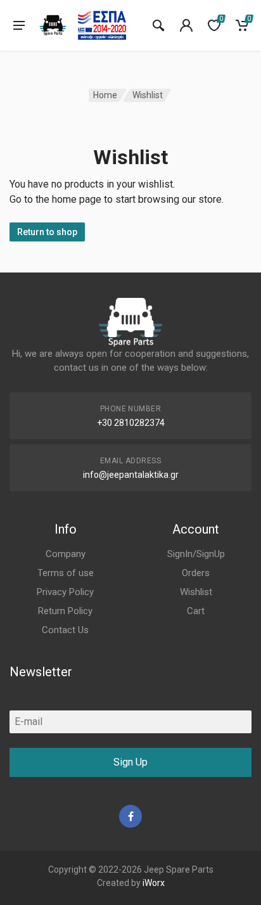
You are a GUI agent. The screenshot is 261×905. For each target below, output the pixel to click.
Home (105, 95)
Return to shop (47, 232)
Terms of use (65, 573)
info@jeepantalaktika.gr (131, 475)
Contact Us (65, 630)
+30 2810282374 (131, 423)
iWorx (154, 883)
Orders (196, 573)
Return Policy (65, 611)
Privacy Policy (65, 592)
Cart (196, 611)
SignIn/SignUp (196, 554)
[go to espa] (102, 25)
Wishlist (196, 592)
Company (66, 554)
